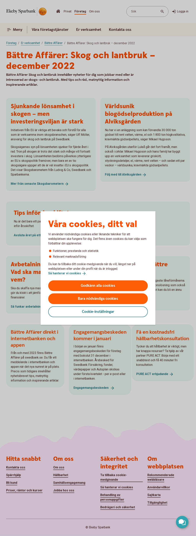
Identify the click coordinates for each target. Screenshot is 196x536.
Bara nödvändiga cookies (98, 298)
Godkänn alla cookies (98, 285)
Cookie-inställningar (98, 311)
